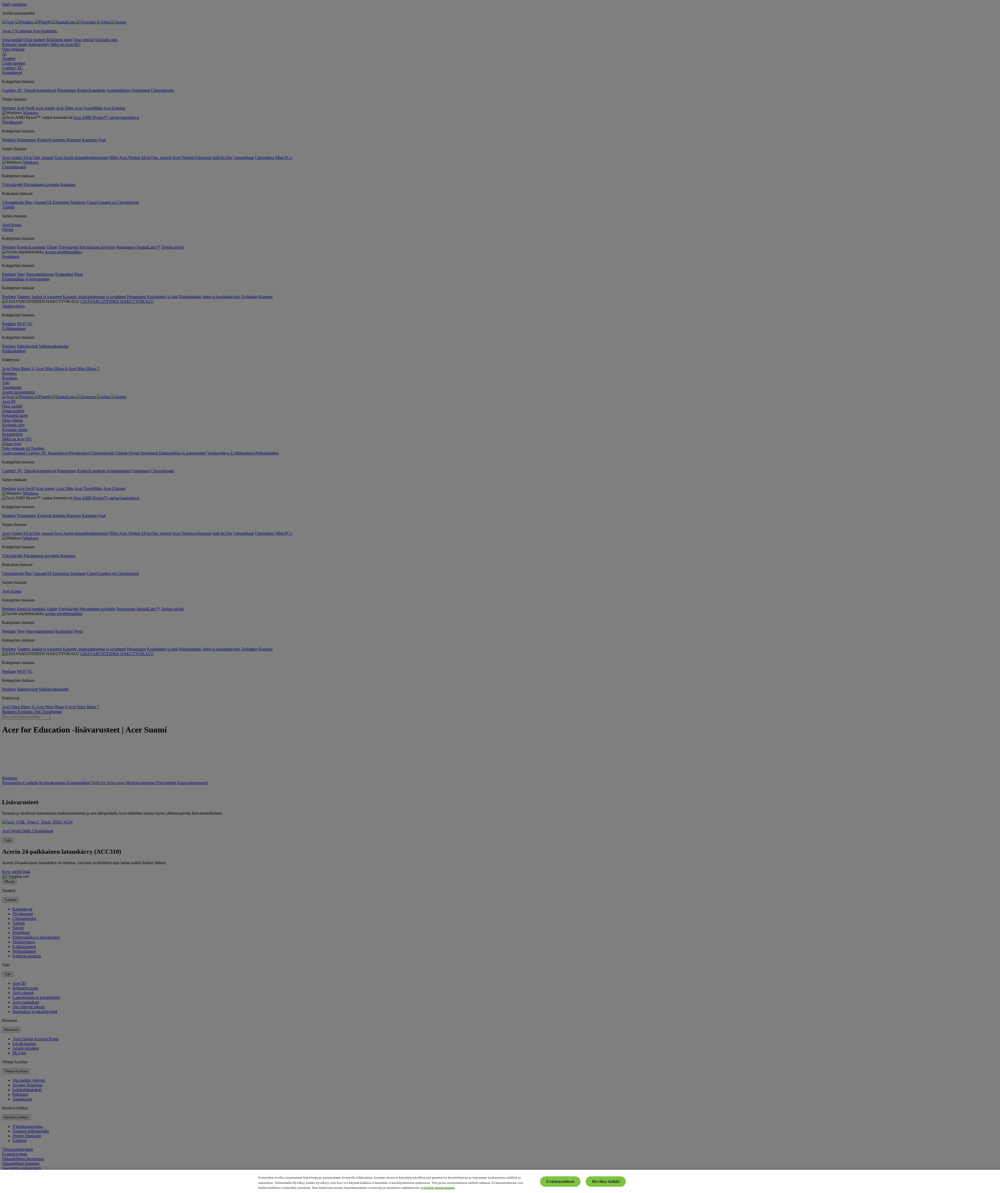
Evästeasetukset (560, 1181)
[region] (500, 1181)
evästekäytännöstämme (438, 1188)
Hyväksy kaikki (606, 1181)
